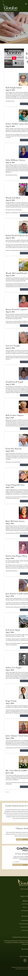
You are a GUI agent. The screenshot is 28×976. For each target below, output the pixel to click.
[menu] (26, 4)
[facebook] (25, 960)
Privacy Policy (18, 968)
